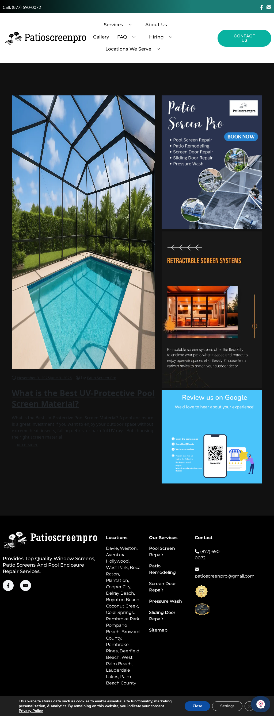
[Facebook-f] (261, 7)
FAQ (122, 37)
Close (197, 706)
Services (113, 24)
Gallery (101, 37)
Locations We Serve (128, 49)
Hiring (156, 37)
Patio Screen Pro (101, 377)
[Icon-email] (269, 7)
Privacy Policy (31, 710)
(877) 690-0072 (26, 7)
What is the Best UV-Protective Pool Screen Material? (83, 398)
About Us (156, 24)
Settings (227, 706)
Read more (27, 445)
